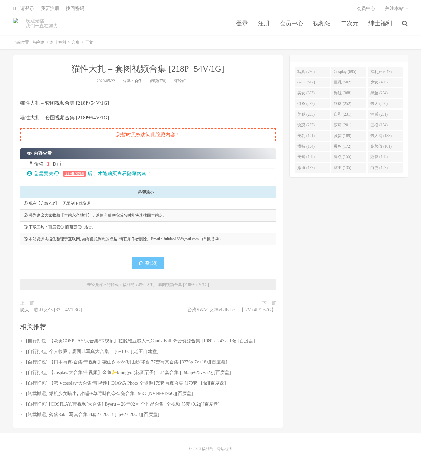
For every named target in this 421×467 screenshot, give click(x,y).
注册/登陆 (74, 173)
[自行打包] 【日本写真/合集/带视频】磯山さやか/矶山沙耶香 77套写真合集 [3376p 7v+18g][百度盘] (126, 362)
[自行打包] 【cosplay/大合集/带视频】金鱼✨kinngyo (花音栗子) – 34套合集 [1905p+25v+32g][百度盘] (128, 372)
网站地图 (224, 448)
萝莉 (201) (342, 125)
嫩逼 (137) (306, 167)
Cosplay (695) (345, 71)
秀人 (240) (379, 103)
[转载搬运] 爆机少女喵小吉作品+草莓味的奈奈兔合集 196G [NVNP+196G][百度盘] (109, 393)
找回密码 (75, 8)
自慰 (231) (342, 114)
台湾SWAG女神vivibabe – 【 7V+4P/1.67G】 (231, 309)
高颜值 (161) (381, 146)
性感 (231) (379, 114)
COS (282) (306, 103)
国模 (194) (379, 125)
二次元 (350, 23)
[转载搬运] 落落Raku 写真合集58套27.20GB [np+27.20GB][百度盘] (92, 414)
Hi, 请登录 (23, 8)
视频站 (322, 23)
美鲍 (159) (306, 156)
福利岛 (15, 23)
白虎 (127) (379, 167)
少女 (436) (379, 82)
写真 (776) (306, 71)
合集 (76, 42)
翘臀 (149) (379, 156)
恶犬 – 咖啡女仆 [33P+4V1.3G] (51, 309)
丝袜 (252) (342, 103)
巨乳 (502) (342, 82)
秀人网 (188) (381, 135)
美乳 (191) (306, 135)
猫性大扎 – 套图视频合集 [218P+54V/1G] (148, 69)
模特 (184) (306, 146)
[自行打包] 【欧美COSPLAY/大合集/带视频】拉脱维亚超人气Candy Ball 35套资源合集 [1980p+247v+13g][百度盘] (140, 341)
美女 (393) (306, 93)
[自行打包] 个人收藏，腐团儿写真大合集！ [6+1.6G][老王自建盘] (92, 351)
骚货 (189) (342, 135)
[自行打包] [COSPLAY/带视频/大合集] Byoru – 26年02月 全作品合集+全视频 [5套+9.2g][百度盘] (123, 404)
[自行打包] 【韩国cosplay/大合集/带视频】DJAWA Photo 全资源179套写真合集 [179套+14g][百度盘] (126, 383)
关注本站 (395, 8)
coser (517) (306, 82)
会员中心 (291, 23)
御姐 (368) (342, 93)
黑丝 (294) (379, 93)
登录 (242, 23)
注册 (264, 23)
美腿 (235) (306, 114)
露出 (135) (342, 167)
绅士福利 (380, 23)
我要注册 (50, 8)
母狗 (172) (342, 146)
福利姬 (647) (381, 71)
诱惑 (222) (306, 125)
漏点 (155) (342, 156)
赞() (151, 263)
